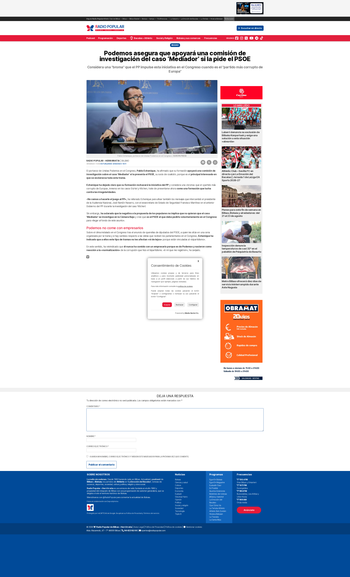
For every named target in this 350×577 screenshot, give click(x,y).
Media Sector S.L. (192, 313)
